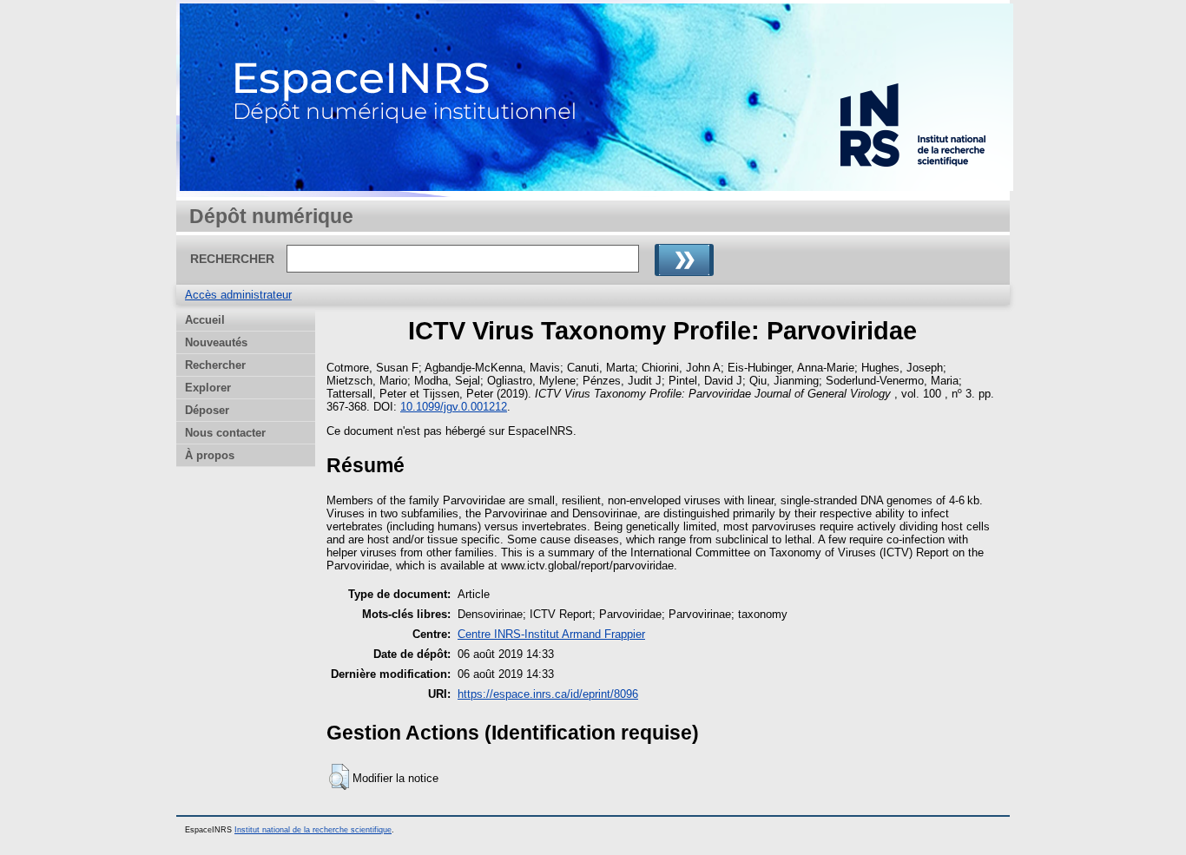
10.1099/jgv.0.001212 (453, 406)
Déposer (207, 410)
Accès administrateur (238, 294)
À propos (209, 455)
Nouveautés (216, 342)
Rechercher (215, 365)
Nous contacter (225, 432)
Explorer (208, 387)
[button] (339, 777)
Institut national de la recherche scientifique (313, 829)
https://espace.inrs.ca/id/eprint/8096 (548, 693)
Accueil (205, 319)
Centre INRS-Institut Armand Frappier (551, 634)
